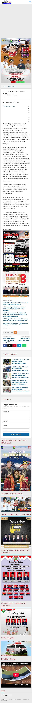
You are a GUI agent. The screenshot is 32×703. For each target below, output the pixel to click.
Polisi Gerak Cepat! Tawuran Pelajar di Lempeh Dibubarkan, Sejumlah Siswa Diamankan (14, 308)
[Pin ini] (14, 345)
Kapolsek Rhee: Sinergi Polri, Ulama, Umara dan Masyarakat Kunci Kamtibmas (20, 389)
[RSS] (15, 332)
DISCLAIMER (26, 699)
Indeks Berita (4, 700)
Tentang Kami (12, 699)
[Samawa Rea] (6, 2)
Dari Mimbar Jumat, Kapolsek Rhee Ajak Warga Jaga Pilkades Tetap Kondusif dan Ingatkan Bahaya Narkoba (15, 314)
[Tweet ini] (9, 345)
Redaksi (19, 699)
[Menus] (30, 2)
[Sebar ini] (5, 345)
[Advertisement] (16, 21)
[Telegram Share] (19, 345)
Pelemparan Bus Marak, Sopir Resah (23, 338)
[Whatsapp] (24, 345)
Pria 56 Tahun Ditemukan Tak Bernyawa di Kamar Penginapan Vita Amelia (20, 361)
